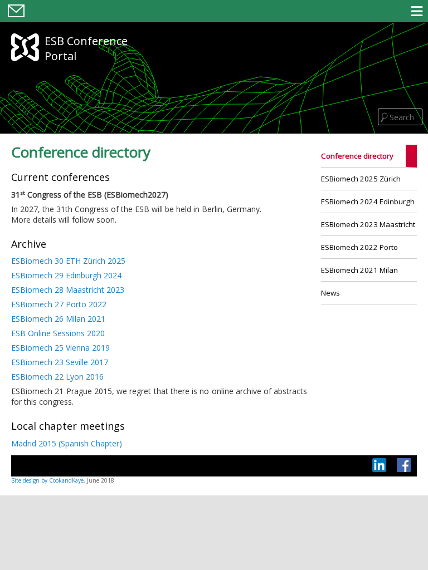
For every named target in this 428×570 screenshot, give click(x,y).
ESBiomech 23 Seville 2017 (59, 362)
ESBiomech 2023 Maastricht (368, 224)
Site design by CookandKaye (47, 480)
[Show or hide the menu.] (417, 11)
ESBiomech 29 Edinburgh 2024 (66, 275)
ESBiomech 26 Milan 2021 (58, 318)
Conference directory (357, 156)
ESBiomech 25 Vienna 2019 (60, 347)
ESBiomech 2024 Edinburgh (368, 201)
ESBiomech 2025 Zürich (361, 179)
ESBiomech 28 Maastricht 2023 (67, 289)
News (330, 293)
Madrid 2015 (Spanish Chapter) (66, 443)
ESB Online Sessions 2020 (58, 333)
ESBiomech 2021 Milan (359, 270)
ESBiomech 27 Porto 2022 (58, 304)
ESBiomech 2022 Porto (359, 247)
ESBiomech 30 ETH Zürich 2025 (68, 260)
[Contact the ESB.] (16, 17)
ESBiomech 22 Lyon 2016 (57, 376)
